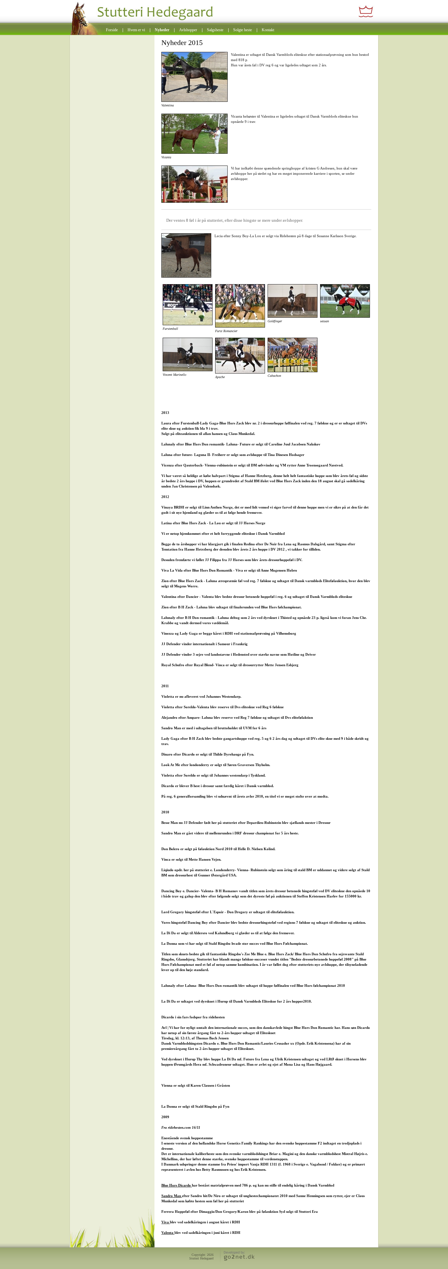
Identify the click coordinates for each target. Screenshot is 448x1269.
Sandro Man (171, 1196)
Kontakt (268, 30)
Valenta (167, 1233)
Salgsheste (215, 30)
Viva (165, 1222)
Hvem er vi (136, 30)
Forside (112, 30)
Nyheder (162, 30)
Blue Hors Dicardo (176, 1185)
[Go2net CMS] (238, 1256)
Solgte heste (242, 30)
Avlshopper (188, 30)
